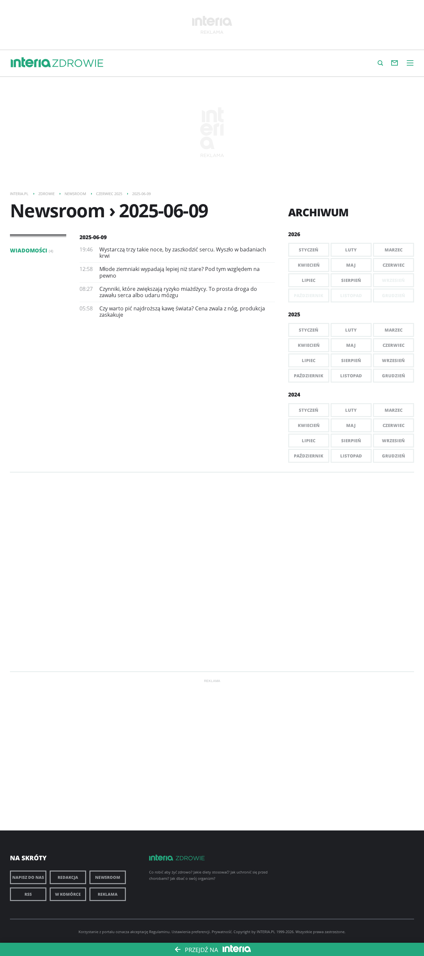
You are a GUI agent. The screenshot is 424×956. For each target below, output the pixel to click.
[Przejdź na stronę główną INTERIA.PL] (31, 62)
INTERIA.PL (266, 931)
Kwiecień (309, 265)
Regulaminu (159, 931)
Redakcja (68, 877)
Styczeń (308, 250)
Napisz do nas (28, 877)
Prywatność (222, 931)
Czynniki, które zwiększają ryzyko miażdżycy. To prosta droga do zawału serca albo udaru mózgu (178, 292)
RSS (28, 894)
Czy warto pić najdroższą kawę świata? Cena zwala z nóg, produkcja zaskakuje (182, 311)
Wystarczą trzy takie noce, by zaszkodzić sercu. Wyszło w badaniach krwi (182, 252)
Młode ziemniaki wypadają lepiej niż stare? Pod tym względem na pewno (179, 272)
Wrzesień (393, 360)
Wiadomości (31, 250)
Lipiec (308, 280)
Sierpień (351, 280)
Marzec (393, 250)
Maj (351, 265)
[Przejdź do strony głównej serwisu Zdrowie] (77, 63)
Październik (308, 376)
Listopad (351, 376)
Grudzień (393, 376)
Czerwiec (393, 265)
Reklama (108, 894)
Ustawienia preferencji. (191, 931)
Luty (351, 250)
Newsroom (107, 877)
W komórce (68, 894)
